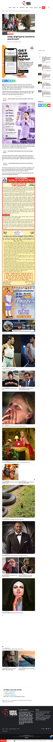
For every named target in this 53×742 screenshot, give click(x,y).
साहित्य (40, 7)
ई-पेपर (43, 7)
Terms (18, 728)
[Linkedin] (6, 81)
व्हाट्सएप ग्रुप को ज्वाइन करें (10, 691)
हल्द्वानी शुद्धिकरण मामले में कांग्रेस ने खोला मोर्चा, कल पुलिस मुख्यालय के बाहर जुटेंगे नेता (38, 740)
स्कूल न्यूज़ (35, 7)
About (3, 728)
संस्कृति (14, 7)
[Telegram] (9, 81)
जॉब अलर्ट (31, 7)
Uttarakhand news (7, 700)
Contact (6, 728)
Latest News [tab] (41, 50)
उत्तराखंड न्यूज (29, 700)
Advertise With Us (12, 728)
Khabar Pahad (28, 735)
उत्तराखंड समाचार (10, 701)
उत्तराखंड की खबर (15, 700)
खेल (17, 7)
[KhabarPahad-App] (18, 61)
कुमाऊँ (46, 56)
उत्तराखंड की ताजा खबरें (22, 700)
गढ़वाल (46, 73)
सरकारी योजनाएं (21, 7)
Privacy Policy (5, 731)
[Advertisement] (18, 679)
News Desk (11, 41)
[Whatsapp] (14, 81)
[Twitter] (11, 81)
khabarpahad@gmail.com (44, 718)
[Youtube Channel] (49, 105)
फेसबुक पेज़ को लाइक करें (9, 693)
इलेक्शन (27, 7)
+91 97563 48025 (42, 719)
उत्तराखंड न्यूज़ (4, 701)
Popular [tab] (40, 53)
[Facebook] (3, 81)
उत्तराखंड (10, 7)
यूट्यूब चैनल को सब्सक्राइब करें (10, 695)
